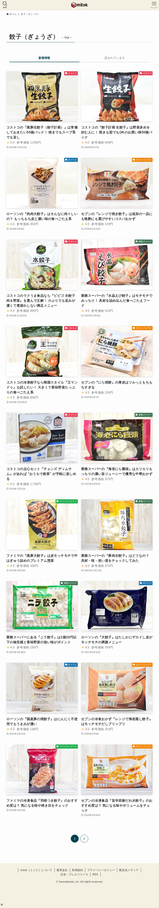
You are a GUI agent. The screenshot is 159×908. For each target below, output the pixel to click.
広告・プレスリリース (74, 874)
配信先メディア (129, 870)
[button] (1, 904)
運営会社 (62, 870)
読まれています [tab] (115, 57)
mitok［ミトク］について (36, 870)
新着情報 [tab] (44, 57)
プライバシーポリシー (101, 870)
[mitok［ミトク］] (79, 5)
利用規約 (77, 870)
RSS (95, 874)
